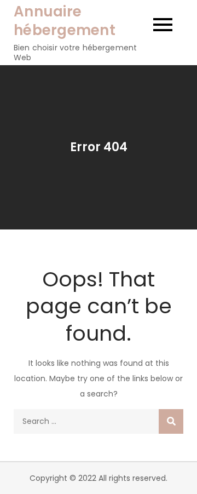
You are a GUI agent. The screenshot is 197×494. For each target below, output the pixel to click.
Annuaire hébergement (64, 21)
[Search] (171, 421)
